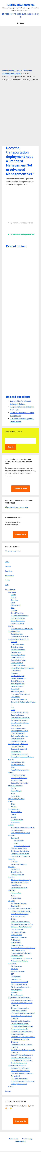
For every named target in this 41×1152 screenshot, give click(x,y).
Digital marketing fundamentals (22, 629)
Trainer (13, 919)
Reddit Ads (11, 890)
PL (20, 14)
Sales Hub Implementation (20, 922)
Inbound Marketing (17, 644)
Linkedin (11, 825)
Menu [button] (22, 23)
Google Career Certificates (17, 1065)
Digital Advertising (17, 681)
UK (38, 14)
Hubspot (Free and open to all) (18, 639)
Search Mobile (19, 841)
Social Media (15, 689)
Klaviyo (10, 1086)
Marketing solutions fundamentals (23, 827)
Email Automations (17, 875)
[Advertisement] (20, 48)
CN (32, 14)
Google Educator (14, 809)
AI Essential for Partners (19, 961)
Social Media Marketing (19, 699)
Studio (16, 843)
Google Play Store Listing (19, 783)
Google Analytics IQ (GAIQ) (20, 637)
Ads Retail (14, 969)
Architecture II (16, 943)
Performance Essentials (19, 888)
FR (6, 14)
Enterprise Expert (17, 780)
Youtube (11, 759)
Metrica (13, 807)
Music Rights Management (20, 770)
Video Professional (17, 623)
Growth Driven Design (18, 665)
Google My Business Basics (20, 854)
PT (15, 14)
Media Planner (16, 885)
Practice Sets (15, 822)
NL (23, 14)
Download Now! (20, 489)
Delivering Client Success (19, 731)
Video (13, 603)
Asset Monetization (17, 765)
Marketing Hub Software (19, 720)
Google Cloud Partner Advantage (19, 997)
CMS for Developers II (18, 678)
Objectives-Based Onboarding (21, 927)
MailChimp (11, 867)
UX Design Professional (19, 1084)
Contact (8, 1091)
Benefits (8, 566)
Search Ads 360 (16, 752)
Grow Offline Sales (17, 613)
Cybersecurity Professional (20, 1068)
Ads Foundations (16, 966)
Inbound (14, 642)
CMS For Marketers (17, 657)
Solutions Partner (17, 956)
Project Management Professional (23, 1081)
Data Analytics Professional (20, 1071)
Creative (14, 610)
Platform (14, 861)
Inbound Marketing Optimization (22, 668)
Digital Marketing (17, 647)
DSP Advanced (15, 977)
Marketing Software (17, 684)
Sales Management (17, 691)
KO (35, 14)
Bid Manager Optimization (20, 851)
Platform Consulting (18, 916)
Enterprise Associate (18, 775)
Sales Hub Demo (16, 935)
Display (13, 597)
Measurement (15, 605)
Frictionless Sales (17, 663)
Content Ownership (17, 762)
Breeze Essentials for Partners (21, 958)
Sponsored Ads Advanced (19, 982)
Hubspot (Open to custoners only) (19, 909)
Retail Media (15, 796)
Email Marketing (16, 872)
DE (10, 14)
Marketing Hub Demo (18, 932)
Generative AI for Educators (20, 856)
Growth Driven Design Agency (21, 911)
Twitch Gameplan (17, 995)
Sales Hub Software (17, 715)
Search (13, 595)
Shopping (14, 600)
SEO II (13, 710)
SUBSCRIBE (20, 534)
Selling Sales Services (18, 728)
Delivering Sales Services (19, 736)
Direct (13, 804)
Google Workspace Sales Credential (23, 1037)
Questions (8, 571)
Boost (13, 895)
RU (18, 14)
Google (10, 626)
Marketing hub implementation (22, 924)
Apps (12, 608)
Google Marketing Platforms (18, 744)
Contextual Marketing (18, 660)
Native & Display (16, 791)
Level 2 (13, 814)
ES (8, 14)
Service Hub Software (18, 650)
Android (10, 773)
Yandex (10, 801)
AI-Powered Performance (19, 616)
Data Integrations (17, 929)
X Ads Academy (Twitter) (16, 799)
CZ (30, 14)
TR (25, 14)
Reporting (14, 673)
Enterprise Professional (19, 778)
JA (28, 14)
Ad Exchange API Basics (19, 848)
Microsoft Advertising (15, 786)
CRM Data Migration (18, 950)
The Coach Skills (16, 812)
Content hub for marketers (20, 718)
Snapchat (11, 901)
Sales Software (16, 652)
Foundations (15, 869)
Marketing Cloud (16, 990)
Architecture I (15, 940)
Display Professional (18, 621)
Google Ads (12, 592)
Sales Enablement (17, 686)
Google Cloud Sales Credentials (21, 1000)
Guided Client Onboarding (20, 914)
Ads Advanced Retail (18, 971)
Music (13, 767)
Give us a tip (20, 1121)
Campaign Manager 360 (19, 749)
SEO (12, 707)
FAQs (6, 585)
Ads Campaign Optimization (20, 987)
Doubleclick (15, 838)
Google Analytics (14, 631)
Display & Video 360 (17, 746)
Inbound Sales (16, 671)
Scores (7, 580)
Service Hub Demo (17, 945)
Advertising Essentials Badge (21, 880)
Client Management (18, 733)
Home (4, 70)
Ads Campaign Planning (19, 984)
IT (13, 14)
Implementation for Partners (21, 953)
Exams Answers (10, 589)
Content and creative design (20, 833)
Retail (13, 793)
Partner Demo (16, 725)
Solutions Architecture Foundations (23, 948)
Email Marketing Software (20, 723)
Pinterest (11, 877)
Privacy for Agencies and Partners (22, 757)
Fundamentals (16, 893)
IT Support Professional (19, 1079)
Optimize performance (22, 846)
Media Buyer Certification (19, 882)
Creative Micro (16, 898)
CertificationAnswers (21, 5)
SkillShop (11, 835)
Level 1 (13, 817)
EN (3, 14)
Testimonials (9, 576)
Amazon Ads (12, 963)
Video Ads (14, 992)
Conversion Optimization (19, 754)
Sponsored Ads (16, 979)
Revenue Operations (18, 655)
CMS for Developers (17, 676)
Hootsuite (11, 859)
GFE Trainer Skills (17, 820)
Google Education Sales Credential (23, 1013)
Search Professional (18, 618)
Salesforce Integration (19, 937)
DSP (12, 974)
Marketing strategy (17, 830)
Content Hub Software (18, 741)
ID (20, 17)
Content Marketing (17, 739)
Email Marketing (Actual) (19, 712)
